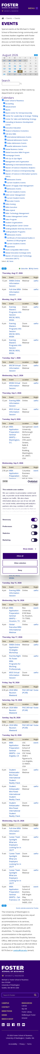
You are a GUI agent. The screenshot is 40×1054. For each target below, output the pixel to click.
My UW (24, 1009)
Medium (23, 1024)
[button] (31, 8)
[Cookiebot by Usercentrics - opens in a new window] (28, 481)
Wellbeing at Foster (29, 1015)
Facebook (14, 1024)
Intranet (24, 1018)
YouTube (19, 1024)
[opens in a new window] (10, 11)
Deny (20, 570)
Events (9, 18)
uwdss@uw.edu (20, 950)
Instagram (9, 1024)
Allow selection (20, 563)
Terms (29, 1044)
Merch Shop (7, 1019)
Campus (5, 1003)
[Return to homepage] (20, 970)
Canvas (24, 1006)
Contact (5, 1007)
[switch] (34, 526)
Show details (28, 549)
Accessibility (13, 1044)
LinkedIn (4, 1024)
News (4, 1015)
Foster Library (27, 1012)
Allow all (20, 556)
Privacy (22, 1044)
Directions (7, 1011)
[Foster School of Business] (3, 18)
